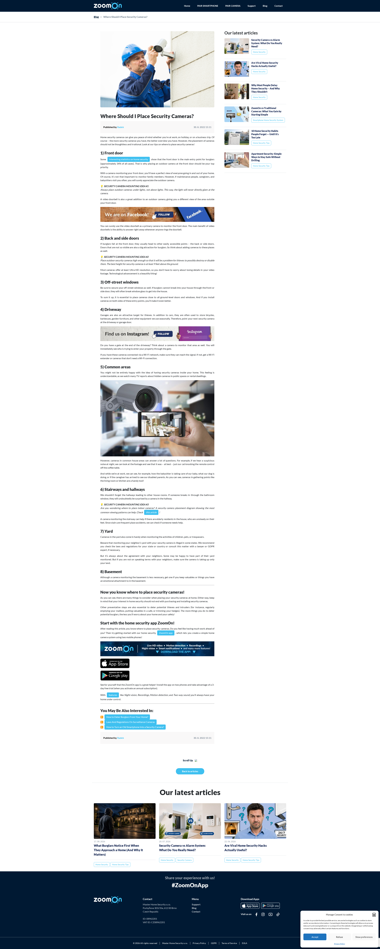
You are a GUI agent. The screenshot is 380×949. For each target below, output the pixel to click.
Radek (120, 737)
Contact (278, 5)
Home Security (259, 52)
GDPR (214, 943)
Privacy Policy (339, 944)
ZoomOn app (166, 632)
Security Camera (184, 860)
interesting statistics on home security (128, 159)
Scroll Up (188, 760)
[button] (374, 914)
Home (187, 5)
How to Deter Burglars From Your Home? (127, 716)
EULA (244, 943)
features (113, 694)
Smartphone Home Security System (268, 120)
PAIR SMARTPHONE (207, 5)
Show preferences (364, 937)
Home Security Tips (261, 143)
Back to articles (190, 771)
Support (252, 5)
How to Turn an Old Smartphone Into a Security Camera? (135, 727)
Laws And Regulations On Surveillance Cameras (130, 722)
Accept (315, 937)
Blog (265, 5)
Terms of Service (229, 943)
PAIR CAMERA (232, 5)
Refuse (339, 937)
